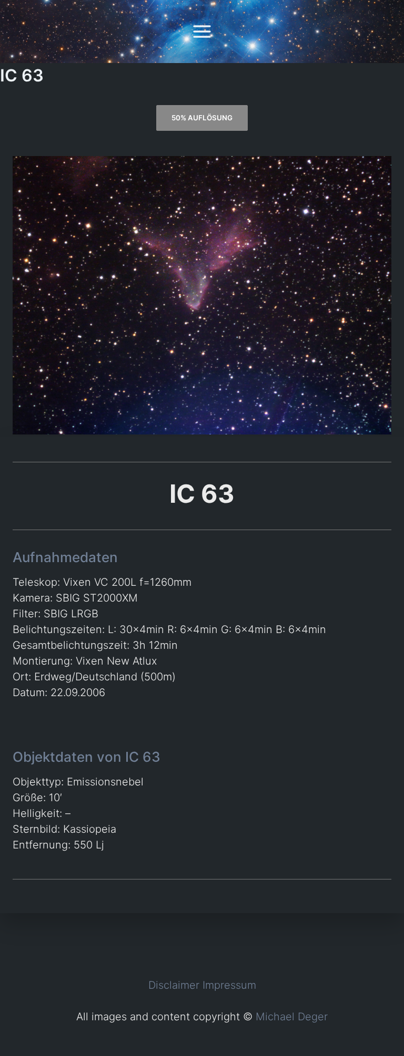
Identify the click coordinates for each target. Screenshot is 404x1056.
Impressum (229, 985)
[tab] (201, 118)
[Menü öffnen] (202, 31)
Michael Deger (292, 1016)
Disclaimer (173, 985)
